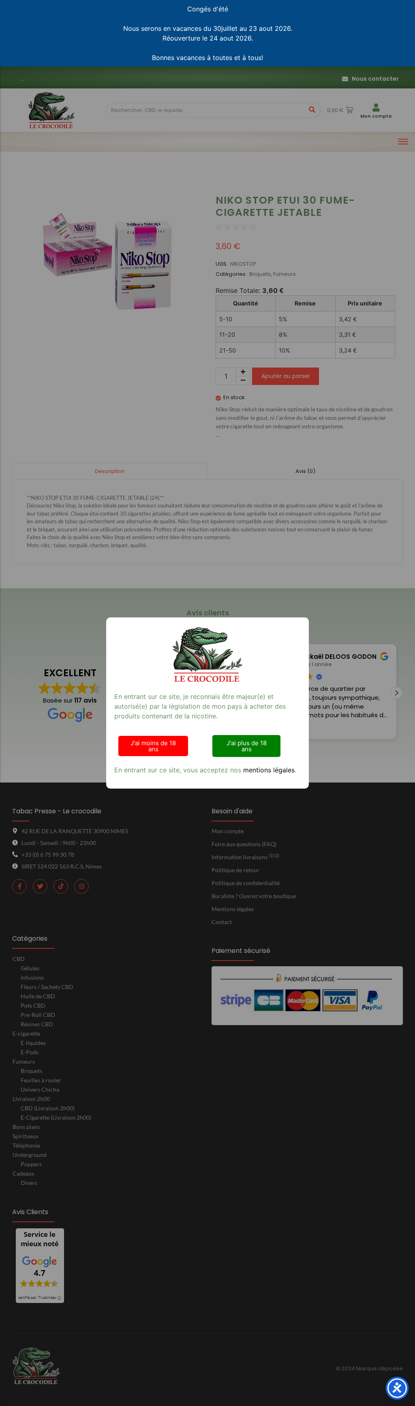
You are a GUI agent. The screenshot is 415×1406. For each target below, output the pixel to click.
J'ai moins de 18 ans (153, 746)
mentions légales (269, 770)
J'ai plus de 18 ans (247, 746)
